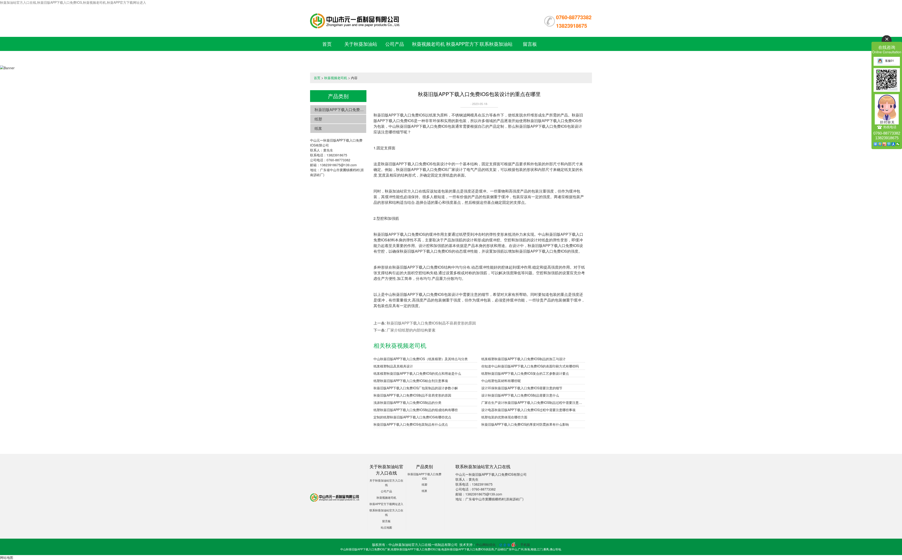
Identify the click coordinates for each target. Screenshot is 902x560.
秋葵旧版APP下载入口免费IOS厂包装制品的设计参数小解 (415, 388)
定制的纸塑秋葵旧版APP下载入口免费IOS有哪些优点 (412, 417)
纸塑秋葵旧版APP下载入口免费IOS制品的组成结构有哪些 (415, 409)
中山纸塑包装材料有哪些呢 (501, 380)
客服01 (889, 60)
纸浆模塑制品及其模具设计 (393, 366)
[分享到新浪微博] (884, 144)
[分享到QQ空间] (880, 144)
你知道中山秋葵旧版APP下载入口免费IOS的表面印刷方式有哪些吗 (530, 366)
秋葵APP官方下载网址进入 (386, 504)
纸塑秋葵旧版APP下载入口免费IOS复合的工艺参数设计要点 (525, 373)
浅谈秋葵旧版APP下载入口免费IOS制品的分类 (407, 402)
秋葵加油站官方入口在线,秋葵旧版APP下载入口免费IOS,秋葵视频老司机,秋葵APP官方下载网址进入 (73, 2)
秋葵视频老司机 (428, 43)
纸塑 (318, 119)
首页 (327, 43)
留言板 (530, 43)
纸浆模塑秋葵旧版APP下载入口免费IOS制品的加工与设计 (523, 358)
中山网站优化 (486, 544)
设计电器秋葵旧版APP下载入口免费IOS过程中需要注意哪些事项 (528, 409)
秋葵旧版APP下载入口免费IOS (340, 109)
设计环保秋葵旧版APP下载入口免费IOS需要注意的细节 (521, 388)
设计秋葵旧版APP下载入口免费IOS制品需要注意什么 (520, 395)
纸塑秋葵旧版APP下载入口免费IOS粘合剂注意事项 (410, 380)
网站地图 (6, 557)
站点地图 (386, 527)
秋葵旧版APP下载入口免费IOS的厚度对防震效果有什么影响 (525, 424)
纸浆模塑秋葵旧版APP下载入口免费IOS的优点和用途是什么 (417, 373)
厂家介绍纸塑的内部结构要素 (411, 330)
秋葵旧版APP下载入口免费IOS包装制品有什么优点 (410, 424)
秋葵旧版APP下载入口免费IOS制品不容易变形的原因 (431, 323)
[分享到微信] (898, 144)
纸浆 (318, 128)
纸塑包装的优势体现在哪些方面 (504, 417)
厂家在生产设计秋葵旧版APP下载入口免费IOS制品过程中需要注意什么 (533, 402)
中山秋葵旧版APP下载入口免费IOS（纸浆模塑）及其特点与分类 (420, 358)
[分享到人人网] (893, 144)
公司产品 (394, 43)
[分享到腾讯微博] (889, 144)
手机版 (525, 544)
